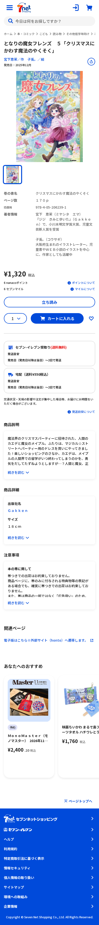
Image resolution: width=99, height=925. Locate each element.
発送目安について (83, 412)
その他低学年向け (77, 34)
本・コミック (26, 34)
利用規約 (10, 848)
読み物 (57, 34)
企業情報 (10, 906)
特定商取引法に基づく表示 (24, 858)
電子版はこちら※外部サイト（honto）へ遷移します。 (46, 640)
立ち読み (49, 302)
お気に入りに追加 (91, 318)
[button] (12, 174)
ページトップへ (80, 801)
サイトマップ (14, 887)
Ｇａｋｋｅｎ (18, 510)
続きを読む (16, 472)
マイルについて (85, 289)
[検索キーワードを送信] (10, 21)
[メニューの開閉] (9, 7)
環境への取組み (15, 896)
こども (43, 34)
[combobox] (49, 21)
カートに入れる (61, 318)
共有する (91, 61)
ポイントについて (83, 283)
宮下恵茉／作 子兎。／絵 (24, 59)
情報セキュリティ (17, 868)
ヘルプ (9, 839)
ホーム (8, 34)
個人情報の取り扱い (19, 877)
